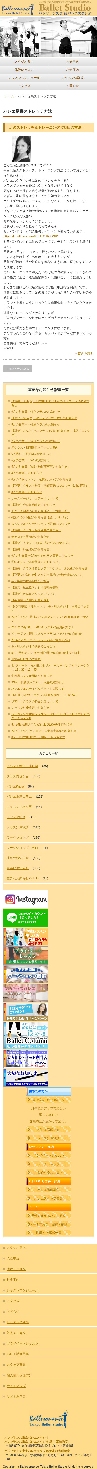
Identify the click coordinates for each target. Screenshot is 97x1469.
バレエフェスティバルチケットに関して (37, 688)
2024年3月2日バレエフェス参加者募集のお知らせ (43, 731)
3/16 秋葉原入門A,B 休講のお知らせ (37, 682)
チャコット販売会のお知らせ (30, 536)
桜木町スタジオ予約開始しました (33, 646)
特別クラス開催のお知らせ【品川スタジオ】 (40, 517)
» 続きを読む (84, 353)
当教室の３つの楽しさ (48, 1100)
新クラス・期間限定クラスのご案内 (34, 447)
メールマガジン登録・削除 (48, 1224)
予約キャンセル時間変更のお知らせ (34, 562)
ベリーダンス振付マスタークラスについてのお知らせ (46, 633)
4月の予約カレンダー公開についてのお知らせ (41, 479)
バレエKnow (15, 786)
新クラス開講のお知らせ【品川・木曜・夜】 (40, 511)
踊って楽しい (48, 1115)
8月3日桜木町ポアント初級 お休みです (38, 737)
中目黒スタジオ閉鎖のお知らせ (31, 676)
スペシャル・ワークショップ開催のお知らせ (40, 524)
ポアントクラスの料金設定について (34, 701)
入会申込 (72, 61)
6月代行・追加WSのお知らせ (30, 454)
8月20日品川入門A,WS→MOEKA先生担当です (42, 724)
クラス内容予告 (18, 776)
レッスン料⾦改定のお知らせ (30, 707)
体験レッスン (24, 70)
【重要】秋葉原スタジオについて (33, 593)
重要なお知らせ (18, 868)
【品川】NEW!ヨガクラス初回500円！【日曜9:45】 (45, 695)
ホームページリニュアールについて (34, 498)
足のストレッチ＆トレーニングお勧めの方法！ (47, 127)
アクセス (24, 86)
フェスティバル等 (19, 807)
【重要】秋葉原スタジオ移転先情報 (34, 587)
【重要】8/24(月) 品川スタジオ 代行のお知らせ (44, 418)
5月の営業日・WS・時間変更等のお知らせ (39, 466)
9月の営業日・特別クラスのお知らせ (35, 411)
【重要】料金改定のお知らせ (30, 549)
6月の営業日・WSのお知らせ (30, 460)
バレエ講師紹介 (48, 1129)
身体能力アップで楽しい (48, 1108)
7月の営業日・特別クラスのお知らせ (35, 441)
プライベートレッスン (48, 1155)
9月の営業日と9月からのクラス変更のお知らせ (42, 555)
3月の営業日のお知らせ (26, 492)
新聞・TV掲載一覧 (48, 1232)
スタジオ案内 (24, 61)
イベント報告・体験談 (22, 766)
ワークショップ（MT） (23, 847)
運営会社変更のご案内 (26, 659)
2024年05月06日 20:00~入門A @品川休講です (42, 627)
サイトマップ (16, 1386)
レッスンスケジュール (24, 77)
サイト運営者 (16, 1396)
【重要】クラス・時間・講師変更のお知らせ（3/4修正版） (50, 485)
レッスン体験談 (73, 77)
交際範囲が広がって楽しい (48, 1121)
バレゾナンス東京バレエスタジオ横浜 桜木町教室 (37, 1451)
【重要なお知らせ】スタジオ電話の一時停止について (46, 574)
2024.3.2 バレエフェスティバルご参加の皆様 (40, 640)
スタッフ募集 (16, 1364)
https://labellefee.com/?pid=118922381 (31, 236)
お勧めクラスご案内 (48, 1172)
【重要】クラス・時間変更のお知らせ (36, 530)
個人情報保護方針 (19, 1375)
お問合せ (72, 86)
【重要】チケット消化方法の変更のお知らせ (40, 543)
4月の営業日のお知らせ (26, 473)
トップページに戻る (18, 368)
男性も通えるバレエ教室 (48, 1215)
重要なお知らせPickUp (23, 878)
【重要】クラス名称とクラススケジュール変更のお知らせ (49, 568)
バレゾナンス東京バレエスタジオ (26, 1437)
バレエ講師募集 (48, 1190)
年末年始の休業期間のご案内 (30, 581)
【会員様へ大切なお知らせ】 (30, 600)
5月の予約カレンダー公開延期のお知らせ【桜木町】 (45, 652)
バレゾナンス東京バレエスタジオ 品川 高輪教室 (36, 1441)
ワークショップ (18, 837)
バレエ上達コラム (19, 796)
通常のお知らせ (18, 858)
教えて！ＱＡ (16, 1333)
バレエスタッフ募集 (48, 1198)
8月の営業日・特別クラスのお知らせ (35, 424)
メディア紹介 (16, 817)
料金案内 (72, 70)
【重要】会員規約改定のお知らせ (33, 504)
